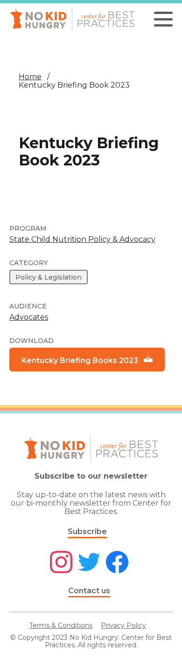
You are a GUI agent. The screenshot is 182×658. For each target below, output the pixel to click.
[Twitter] (89, 563)
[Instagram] (61, 563)
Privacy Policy (123, 625)
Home (30, 76)
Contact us (89, 590)
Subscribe (87, 531)
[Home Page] (72, 19)
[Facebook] (117, 563)
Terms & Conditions (60, 625)
